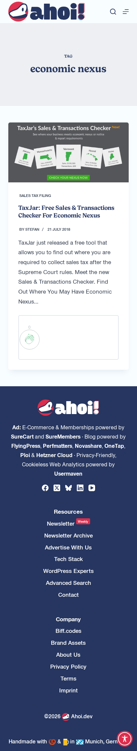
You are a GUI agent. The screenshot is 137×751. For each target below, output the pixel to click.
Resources (68, 511)
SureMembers (63, 436)
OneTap (114, 445)
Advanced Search (68, 583)
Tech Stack (68, 559)
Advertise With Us (68, 547)
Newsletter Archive (68, 535)
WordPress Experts (68, 571)
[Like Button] (30, 340)
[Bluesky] (68, 488)
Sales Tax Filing (35, 195)
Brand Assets (68, 642)
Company (68, 619)
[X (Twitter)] (57, 488)
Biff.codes (68, 630)
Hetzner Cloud (54, 454)
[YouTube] (91, 488)
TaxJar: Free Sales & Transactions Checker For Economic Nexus (66, 211)
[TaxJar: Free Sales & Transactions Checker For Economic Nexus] (68, 152)
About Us (68, 654)
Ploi (25, 454)
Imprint (68, 690)
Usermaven (68, 473)
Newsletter (67, 523)
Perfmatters (57, 445)
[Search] (113, 12)
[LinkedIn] (80, 488)
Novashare (88, 445)
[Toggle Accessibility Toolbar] (124, 738)
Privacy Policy (68, 666)
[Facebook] (45, 488)
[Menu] (126, 12)
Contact (68, 594)
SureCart (22, 436)
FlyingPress (25, 445)
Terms (68, 678)
